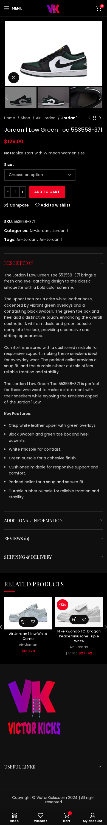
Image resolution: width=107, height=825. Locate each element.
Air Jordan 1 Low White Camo (28, 636)
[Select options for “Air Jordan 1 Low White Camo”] (23, 622)
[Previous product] (89, 118)
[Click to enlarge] (13, 77)
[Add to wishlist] (33, 622)
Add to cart (47, 191)
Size (8, 164)
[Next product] (100, 118)
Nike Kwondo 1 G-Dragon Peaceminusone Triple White (79, 636)
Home (10, 118)
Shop (26, 118)
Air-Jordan (46, 118)
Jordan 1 (69, 118)
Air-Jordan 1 (51, 239)
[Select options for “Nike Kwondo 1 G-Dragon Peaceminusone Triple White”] (74, 619)
